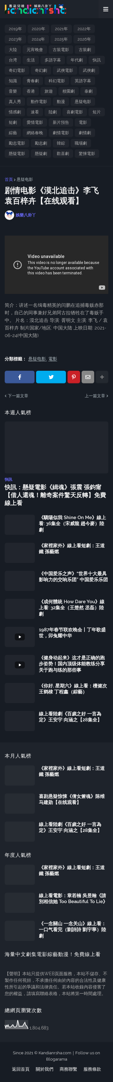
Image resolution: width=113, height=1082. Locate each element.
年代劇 (77, 60)
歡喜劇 (63, 153)
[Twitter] (51, 377)
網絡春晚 (35, 132)
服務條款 (92, 1069)
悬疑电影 (83, 101)
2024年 (38, 39)
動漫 (61, 101)
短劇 (13, 122)
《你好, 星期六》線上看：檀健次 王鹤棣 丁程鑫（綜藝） (73, 689)
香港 (31, 91)
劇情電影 (61, 132)
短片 (97, 112)
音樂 (13, 91)
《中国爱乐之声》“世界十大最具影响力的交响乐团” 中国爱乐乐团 (73, 577)
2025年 (61, 39)
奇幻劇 (41, 70)
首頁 (9, 179)
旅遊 (49, 91)
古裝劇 (85, 49)
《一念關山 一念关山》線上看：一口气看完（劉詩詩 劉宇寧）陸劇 (72, 930)
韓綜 (61, 143)
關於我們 (44, 1069)
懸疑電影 (17, 153)
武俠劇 (89, 70)
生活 (31, 60)
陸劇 (53, 112)
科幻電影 (57, 80)
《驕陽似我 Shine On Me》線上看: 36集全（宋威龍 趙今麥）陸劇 (72, 524)
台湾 (13, 60)
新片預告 (61, 122)
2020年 (38, 28)
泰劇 (88, 91)
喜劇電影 (75, 112)
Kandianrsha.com (55, 1053)
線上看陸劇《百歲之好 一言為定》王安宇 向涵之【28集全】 (70, 717)
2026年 (84, 39)
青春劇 (33, 80)
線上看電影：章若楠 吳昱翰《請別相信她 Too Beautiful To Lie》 (73, 899)
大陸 (13, 49)
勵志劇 (41, 143)
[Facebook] (20, 377)
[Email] (88, 377)
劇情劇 (85, 132)
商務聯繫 (68, 1069)
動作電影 (39, 101)
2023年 (15, 39)
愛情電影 (35, 122)
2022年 (84, 28)
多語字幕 (53, 60)
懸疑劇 (41, 153)
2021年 (61, 28)
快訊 (97, 60)
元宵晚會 (35, 49)
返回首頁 (21, 1069)
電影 (83, 122)
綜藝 (13, 132)
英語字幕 (83, 80)
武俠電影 (65, 70)
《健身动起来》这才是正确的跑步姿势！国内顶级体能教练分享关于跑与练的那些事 (72, 664)
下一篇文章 (18, 395)
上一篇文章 (95, 395)
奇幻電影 (17, 70)
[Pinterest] (73, 377)
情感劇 (15, 112)
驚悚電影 (87, 153)
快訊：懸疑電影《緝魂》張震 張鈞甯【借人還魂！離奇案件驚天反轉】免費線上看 (55, 495)
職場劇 (81, 143)
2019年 (15, 28)
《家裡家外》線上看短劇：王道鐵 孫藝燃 (72, 549)
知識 (13, 80)
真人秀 (15, 101)
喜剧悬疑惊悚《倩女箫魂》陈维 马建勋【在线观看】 (72, 799)
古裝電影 (61, 49)
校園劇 (68, 91)
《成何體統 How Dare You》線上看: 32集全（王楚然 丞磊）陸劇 (72, 608)
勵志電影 (17, 143)
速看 (35, 112)
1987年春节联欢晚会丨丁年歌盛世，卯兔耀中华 (72, 633)
